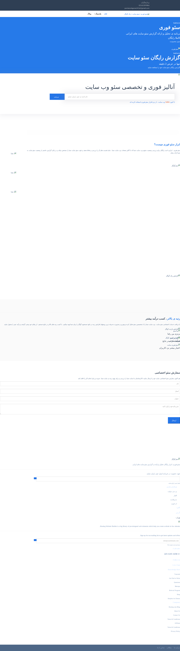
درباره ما (177, 647)
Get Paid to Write (174, 578)
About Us (177, 611)
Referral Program (174, 590)
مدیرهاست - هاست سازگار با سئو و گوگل (167, 256)
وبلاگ (89, 14)
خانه (105, 14)
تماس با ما (160, 647)
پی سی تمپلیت (172, 491)
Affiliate (177, 623)
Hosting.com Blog (174, 607)
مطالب (169, 647)
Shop (178, 594)
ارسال (174, 420)
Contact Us (176, 615)
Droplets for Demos (174, 598)
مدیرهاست (173, 499)
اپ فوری (174, 504)
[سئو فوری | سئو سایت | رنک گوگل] (136, 14)
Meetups (177, 586)
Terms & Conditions (174, 619)
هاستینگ (98, 14)
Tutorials (177, 574)
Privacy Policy (175, 631)
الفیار (175, 495)
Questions (177, 582)
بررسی (56, 97)
